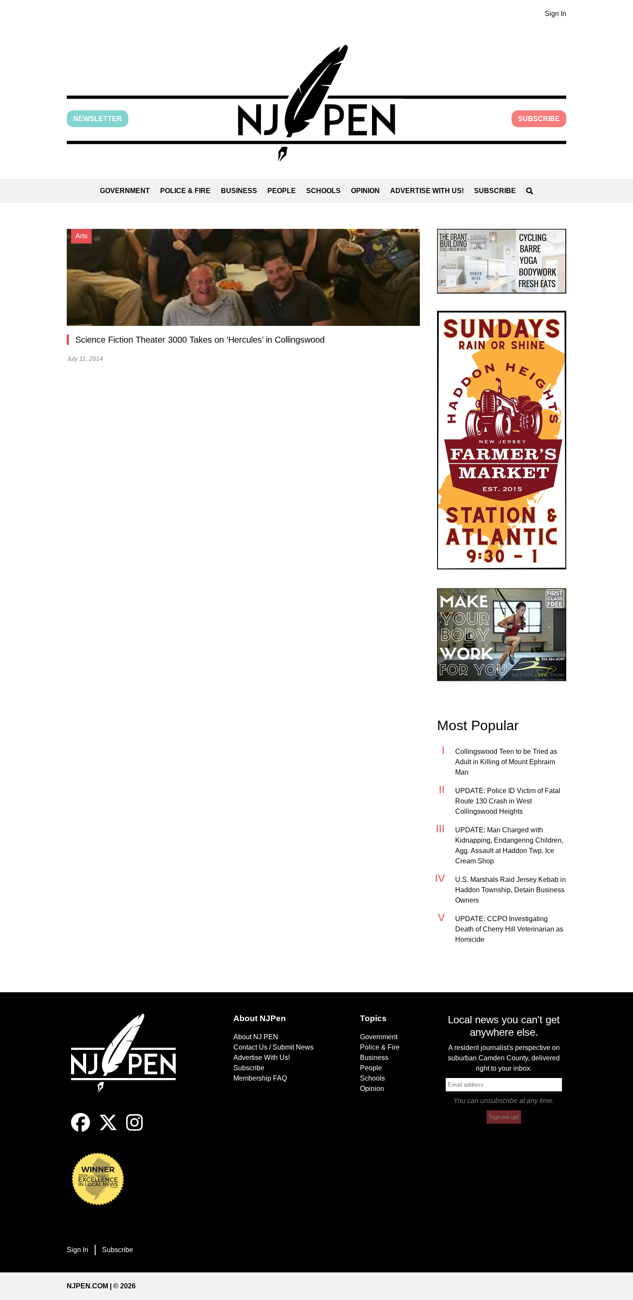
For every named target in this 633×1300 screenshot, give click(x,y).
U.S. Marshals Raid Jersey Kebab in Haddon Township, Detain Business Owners (510, 890)
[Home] (129, 1063)
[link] (501, 261)
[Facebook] (80, 1129)
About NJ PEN (255, 1037)
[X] (108, 1129)
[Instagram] (134, 1129)
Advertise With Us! (427, 190)
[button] (316, 103)
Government (125, 190)
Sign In (555, 13)
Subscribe (539, 118)
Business (239, 190)
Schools (323, 190)
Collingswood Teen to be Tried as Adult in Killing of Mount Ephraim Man (506, 762)
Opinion (365, 190)
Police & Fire (185, 190)
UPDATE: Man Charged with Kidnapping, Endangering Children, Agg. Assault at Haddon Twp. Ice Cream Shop (509, 845)
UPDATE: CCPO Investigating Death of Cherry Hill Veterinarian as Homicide (509, 929)
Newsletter (97, 118)
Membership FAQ (260, 1078)
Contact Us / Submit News (273, 1047)
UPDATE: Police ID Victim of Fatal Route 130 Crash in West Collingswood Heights (507, 801)
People (281, 190)
